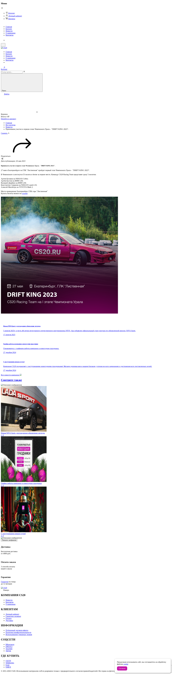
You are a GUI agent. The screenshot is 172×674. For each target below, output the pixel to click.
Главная (9, 27)
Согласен (122, 668)
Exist (7, 665)
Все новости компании (10, 375)
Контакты (9, 35)
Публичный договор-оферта (17, 630)
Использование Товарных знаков (19, 635)
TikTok (8, 651)
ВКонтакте (10, 644)
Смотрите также (11, 379)
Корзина (11, 19)
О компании (10, 33)
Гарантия (4, 582)
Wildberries (10, 663)
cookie (125, 664)
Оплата (8, 618)
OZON (8, 661)
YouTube (9, 649)
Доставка (9, 621)
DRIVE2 (9, 647)
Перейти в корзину (8, 119)
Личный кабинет (15, 16)
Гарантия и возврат (13, 616)
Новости (9, 31)
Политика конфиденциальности (18, 632)
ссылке (24, 193)
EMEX (8, 667)
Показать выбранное (9, 540)
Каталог (11, 13)
